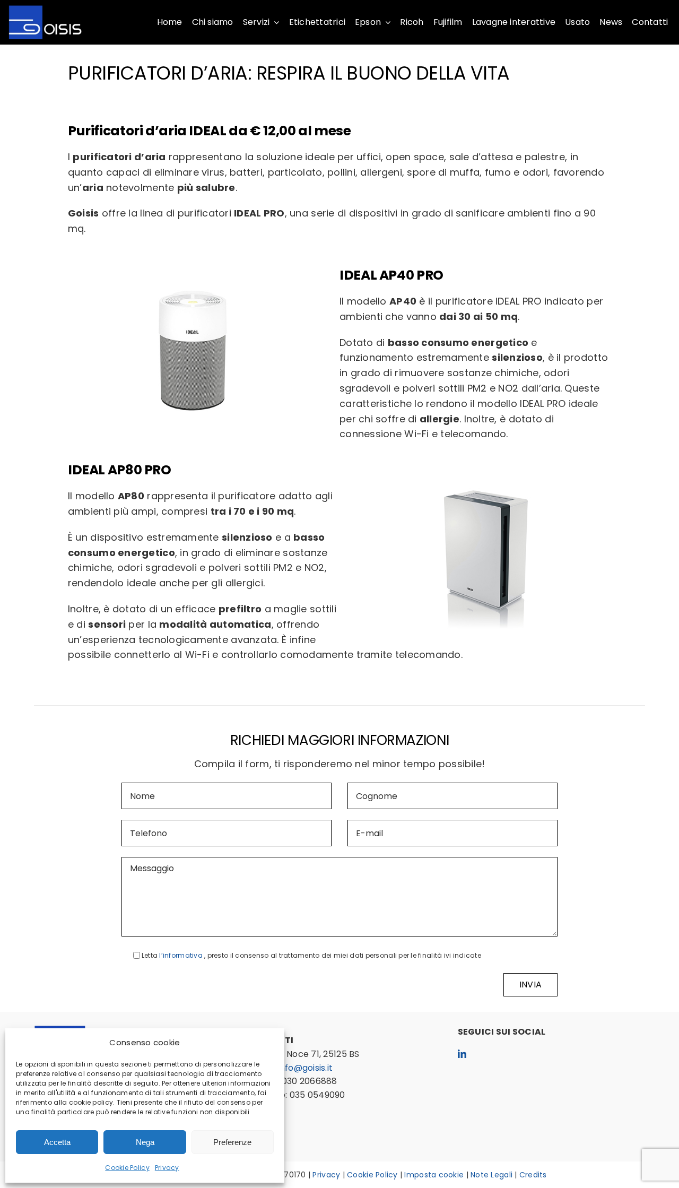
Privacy (167, 1167)
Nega (145, 1142)
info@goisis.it (305, 1068)
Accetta (57, 1142)
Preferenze (232, 1142)
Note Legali (491, 1174)
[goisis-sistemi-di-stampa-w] (45, 9)
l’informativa (181, 955)
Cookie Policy (127, 1167)
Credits (533, 1174)
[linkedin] (462, 1054)
